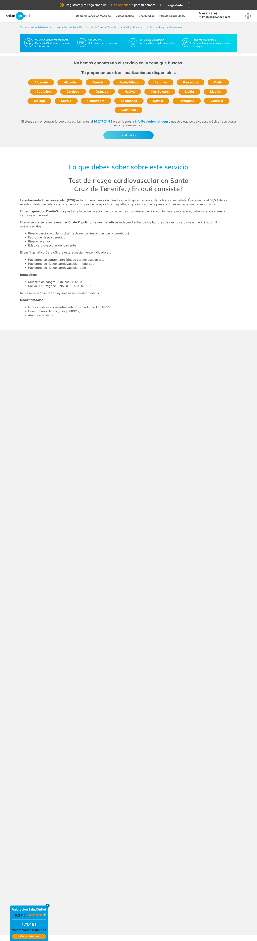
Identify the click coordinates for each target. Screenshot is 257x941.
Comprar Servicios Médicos (93, 15)
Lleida (189, 91)
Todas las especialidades (34, 27)
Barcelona (190, 82)
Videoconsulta (124, 15)
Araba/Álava (129, 82)
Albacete (41, 82)
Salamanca (129, 101)
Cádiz (218, 82)
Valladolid (128, 110)
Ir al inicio (128, 135)
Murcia (66, 101)
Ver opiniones (29, 936)
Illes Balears (160, 91)
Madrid (215, 91)
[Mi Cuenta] (248, 16)
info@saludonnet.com (151, 121)
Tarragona (186, 101)
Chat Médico (147, 15)
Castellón (44, 91)
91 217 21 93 (103, 121)
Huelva (129, 91)
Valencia (216, 101)
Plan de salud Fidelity (172, 15)
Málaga (39, 101)
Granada (102, 91)
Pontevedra (96, 101)
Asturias (160, 82)
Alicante (70, 82)
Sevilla (158, 101)
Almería (98, 82)
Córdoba (73, 91)
